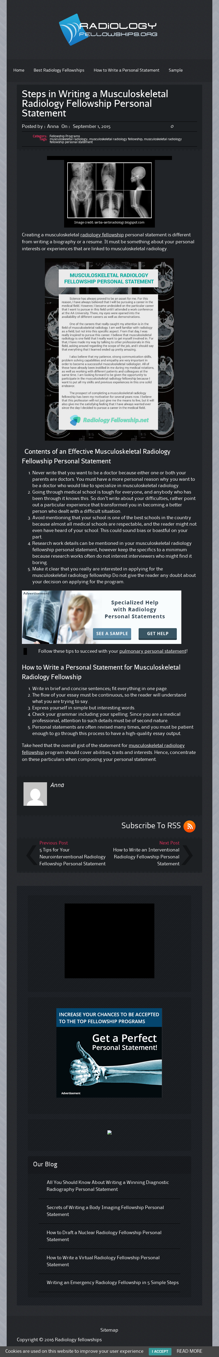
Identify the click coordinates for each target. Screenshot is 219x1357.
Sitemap (109, 1330)
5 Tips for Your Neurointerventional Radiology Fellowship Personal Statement (73, 857)
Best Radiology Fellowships (59, 70)
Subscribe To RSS (151, 826)
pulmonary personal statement (152, 651)
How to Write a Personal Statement (126, 70)
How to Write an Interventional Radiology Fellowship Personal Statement (146, 857)
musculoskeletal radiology (69, 139)
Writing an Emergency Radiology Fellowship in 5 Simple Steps (113, 1283)
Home (18, 70)
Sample (176, 70)
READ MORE (189, 1351)
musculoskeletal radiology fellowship (115, 139)
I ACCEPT (160, 1352)
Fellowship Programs (65, 136)
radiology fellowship (102, 235)
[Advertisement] (109, 158)
